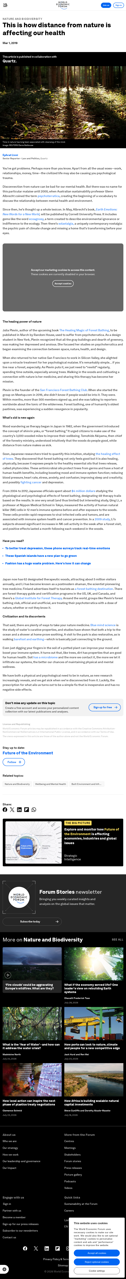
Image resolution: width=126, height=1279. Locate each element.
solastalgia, (66, 223)
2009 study (102, 519)
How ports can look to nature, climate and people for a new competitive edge (92, 1046)
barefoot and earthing (29, 639)
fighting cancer (31, 482)
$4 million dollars (83, 491)
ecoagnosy (36, 219)
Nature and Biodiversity (22, 19)
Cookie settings (97, 1270)
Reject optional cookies (97, 1262)
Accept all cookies (97, 1253)
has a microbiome (45, 657)
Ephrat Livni (10, 155)
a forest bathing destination (94, 588)
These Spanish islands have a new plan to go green (41, 556)
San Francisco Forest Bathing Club (63, 390)
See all (117, 939)
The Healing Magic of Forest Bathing (84, 330)
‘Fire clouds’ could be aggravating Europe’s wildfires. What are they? (29, 986)
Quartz (9, 61)
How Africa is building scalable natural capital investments (91, 1102)
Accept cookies (63, 283)
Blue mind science (103, 625)
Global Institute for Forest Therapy (38, 598)
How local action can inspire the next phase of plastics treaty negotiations (29, 1102)
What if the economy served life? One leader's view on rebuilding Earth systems (91, 988)
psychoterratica (49, 196)
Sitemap (63, 1265)
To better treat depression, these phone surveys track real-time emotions (57, 548)
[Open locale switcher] (4, 1269)
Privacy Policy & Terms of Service (63, 1259)
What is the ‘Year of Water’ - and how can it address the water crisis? (31, 1046)
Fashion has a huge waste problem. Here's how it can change (48, 563)
